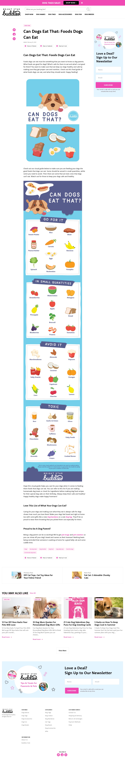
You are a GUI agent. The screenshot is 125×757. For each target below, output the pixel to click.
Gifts (46, 731)
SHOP (68, 3)
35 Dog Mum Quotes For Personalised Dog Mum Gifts (46, 623)
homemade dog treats (30, 552)
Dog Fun (78, 14)
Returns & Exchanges (75, 719)
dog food (51, 549)
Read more (6, 637)
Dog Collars (49, 716)
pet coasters (78, 535)
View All (33, 593)
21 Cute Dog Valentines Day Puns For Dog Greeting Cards (77, 623)
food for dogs (69, 549)
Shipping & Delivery (75, 716)
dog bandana (52, 517)
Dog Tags (52, 14)
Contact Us (72, 712)
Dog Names (40, 14)
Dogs (26, 549)
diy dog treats (33, 549)
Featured (24, 709)
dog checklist (43, 549)
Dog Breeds (89, 14)
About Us (25, 740)
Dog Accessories (65, 14)
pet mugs (65, 535)
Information (26, 737)
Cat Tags (47, 722)
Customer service (74, 709)
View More (62, 651)
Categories (48, 709)
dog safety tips (60, 549)
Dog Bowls (48, 725)
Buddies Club (26, 743)
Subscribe (108, 85)
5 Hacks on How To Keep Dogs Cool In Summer (106, 623)
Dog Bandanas (49, 719)
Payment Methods (74, 722)
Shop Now (29, 14)
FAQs (70, 725)
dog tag (69, 517)
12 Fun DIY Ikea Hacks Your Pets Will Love (14, 623)
